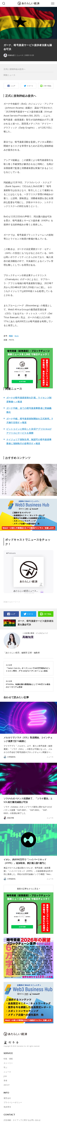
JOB (5, 1076)
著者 (5, 1080)
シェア (13, 86)
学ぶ (5, 1067)
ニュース (19, 55)
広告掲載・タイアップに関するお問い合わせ (22, 1120)
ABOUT (7, 1085)
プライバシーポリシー (13, 1102)
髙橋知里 (28, 637)
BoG (17, 336)
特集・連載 (8, 1058)
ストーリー (8, 1063)
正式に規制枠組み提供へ (14, 69)
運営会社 (7, 1098)
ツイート (30, 86)
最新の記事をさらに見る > (28, 888)
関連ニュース (9, 75)
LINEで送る (47, 86)
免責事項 (7, 1107)
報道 (11, 336)
